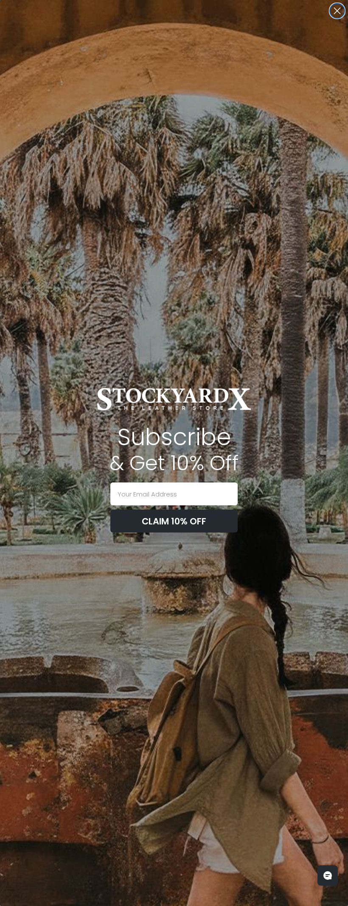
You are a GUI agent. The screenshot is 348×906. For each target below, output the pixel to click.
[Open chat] (327, 875)
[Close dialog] (337, 10)
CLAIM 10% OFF (174, 521)
